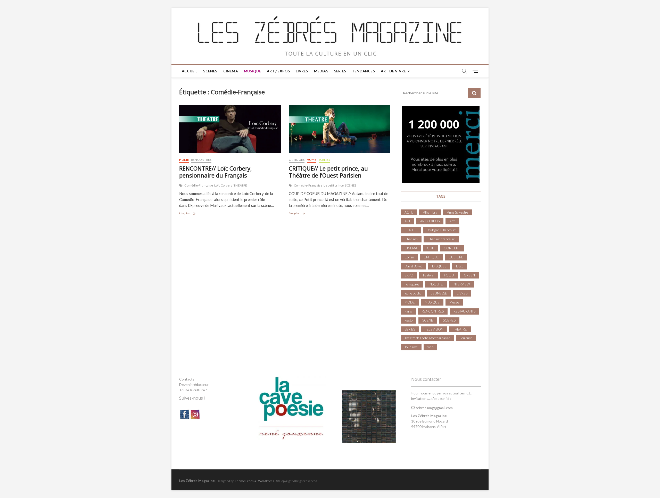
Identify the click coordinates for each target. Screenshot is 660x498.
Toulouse (466, 338)
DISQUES (439, 266)
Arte (452, 221)
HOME (184, 160)
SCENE (427, 320)
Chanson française (441, 239)
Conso (409, 257)
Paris (408, 311)
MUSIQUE (252, 71)
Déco (459, 266)
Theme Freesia (245, 481)
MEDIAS (321, 71)
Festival (428, 275)
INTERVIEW (461, 284)
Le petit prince (334, 185)
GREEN (469, 275)
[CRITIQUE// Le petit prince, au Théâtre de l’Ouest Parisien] (340, 129)
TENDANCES (363, 71)
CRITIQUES (297, 160)
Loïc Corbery (223, 185)
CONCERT (452, 248)
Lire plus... (194, 213)
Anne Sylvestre (457, 212)
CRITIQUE (431, 257)
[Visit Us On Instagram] (195, 412)
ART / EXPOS (278, 71)
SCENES (210, 71)
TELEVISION (434, 329)
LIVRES (302, 71)
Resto (408, 320)
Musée (454, 302)
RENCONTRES (201, 160)
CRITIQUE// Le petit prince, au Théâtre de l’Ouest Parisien (328, 171)
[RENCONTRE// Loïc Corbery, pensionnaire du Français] (230, 129)
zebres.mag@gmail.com (434, 408)
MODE (410, 302)
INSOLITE (436, 284)
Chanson (411, 239)
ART (407, 221)
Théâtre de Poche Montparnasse (427, 338)
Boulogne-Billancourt (441, 230)
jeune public (413, 293)
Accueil (189, 71)
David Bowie (413, 266)
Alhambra (430, 212)
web (430, 347)
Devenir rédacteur (194, 384)
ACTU (409, 212)
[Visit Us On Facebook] (184, 412)
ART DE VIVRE (393, 71)
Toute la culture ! (193, 390)
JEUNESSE (439, 293)
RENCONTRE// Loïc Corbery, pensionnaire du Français (215, 171)
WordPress (266, 481)
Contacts (186, 379)
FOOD (449, 275)
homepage (412, 284)
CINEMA (230, 71)
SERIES (340, 71)
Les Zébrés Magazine (197, 480)
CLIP (430, 248)
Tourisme (411, 347)
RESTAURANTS (464, 311)
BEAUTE (411, 230)
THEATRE (240, 185)
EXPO (409, 275)
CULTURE (456, 257)
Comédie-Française (198, 185)
